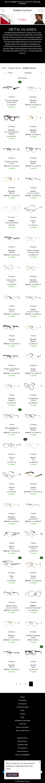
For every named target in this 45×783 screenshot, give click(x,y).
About (22, 697)
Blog (22, 717)
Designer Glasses (14, 68)
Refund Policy (22, 741)
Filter (10, 72)
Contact (22, 714)
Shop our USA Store (22, 730)
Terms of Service (22, 751)
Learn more (12, 775)
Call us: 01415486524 (22, 755)
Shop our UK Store (22, 727)
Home (4, 68)
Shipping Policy (22, 738)
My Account (22, 704)
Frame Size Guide (23, 707)
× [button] (39, 762)
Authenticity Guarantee (22, 720)
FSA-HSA (22, 724)
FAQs (22, 710)
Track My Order (22, 744)
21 (25, 684)
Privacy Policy (22, 748)
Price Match (22, 700)
